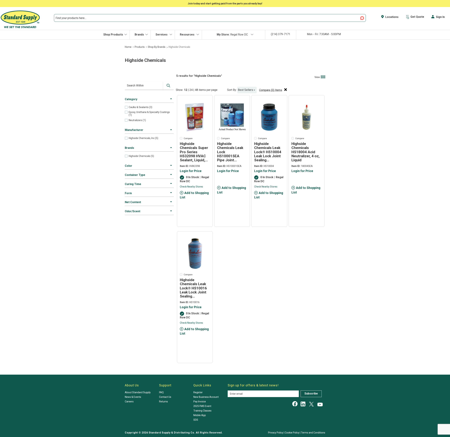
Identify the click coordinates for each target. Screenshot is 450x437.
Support (165, 385)
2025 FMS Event (202, 406)
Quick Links (202, 385)
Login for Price (190, 171)
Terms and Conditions (313, 432)
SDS (195, 419)
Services (162, 34)
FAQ (161, 392)
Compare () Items (270, 90)
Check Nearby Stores (191, 186)
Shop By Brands (156, 47)
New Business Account (206, 397)
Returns (163, 401)
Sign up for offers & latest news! (253, 385)
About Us (132, 385)
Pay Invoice (199, 401)
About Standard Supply (138, 392)
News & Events (133, 397)
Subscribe (311, 393)
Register (198, 392)
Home (128, 47)
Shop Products (113, 34)
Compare (188, 138)
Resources (187, 34)
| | (191, 90)
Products (140, 47)
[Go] (168, 86)
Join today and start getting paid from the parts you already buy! (225, 3)
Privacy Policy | (276, 432)
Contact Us (165, 397)
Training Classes (202, 410)
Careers (129, 401)
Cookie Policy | (293, 432)
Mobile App (199, 415)
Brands (139, 34)
